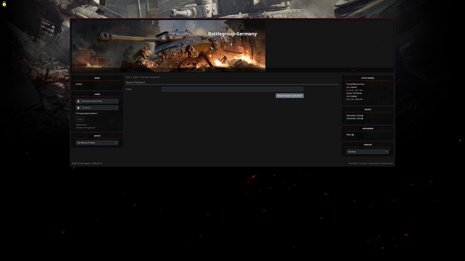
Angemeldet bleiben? (87, 113)
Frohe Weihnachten (355, 84)
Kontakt (363, 163)
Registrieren (81, 124)
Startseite (353, 163)
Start (128, 77)
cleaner (353, 87)
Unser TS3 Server (354, 93)
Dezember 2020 (354, 118)
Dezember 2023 (354, 115)
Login (80, 119)
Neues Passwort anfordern (289, 95)
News (349, 134)
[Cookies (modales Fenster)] (4, 4)
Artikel (79, 84)
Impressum (374, 163)
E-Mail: (129, 89)
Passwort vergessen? (85, 127)
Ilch (101, 163)
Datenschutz (387, 163)
